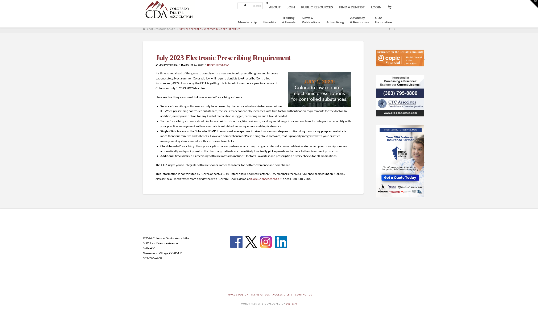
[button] (534, 4)
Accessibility (283, 294)
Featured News (219, 65)
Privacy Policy (237, 294)
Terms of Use (260, 294)
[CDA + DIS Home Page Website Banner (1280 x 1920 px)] (400, 160)
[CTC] (400, 95)
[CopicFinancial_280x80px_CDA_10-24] (400, 57)
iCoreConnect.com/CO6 (266, 179)
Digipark (292, 303)
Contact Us (303, 294)
